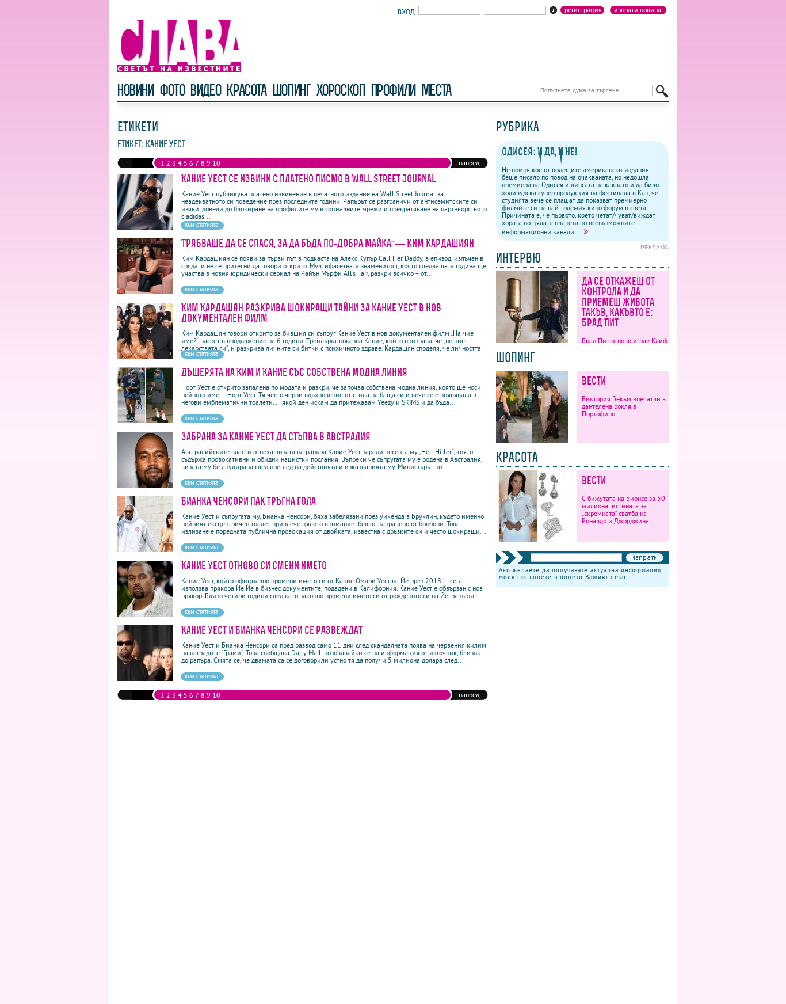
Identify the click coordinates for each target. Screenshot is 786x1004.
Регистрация (583, 10)
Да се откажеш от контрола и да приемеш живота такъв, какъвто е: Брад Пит (618, 302)
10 (216, 163)
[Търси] (662, 91)
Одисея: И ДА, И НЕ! (539, 151)
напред (469, 162)
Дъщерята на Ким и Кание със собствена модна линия (294, 372)
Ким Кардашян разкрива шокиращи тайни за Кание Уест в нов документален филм (311, 313)
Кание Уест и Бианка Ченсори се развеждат (272, 630)
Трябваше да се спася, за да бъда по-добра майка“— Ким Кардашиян (327, 243)
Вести (594, 380)
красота (246, 90)
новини (135, 90)
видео (205, 90)
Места (436, 90)
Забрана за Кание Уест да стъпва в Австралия (276, 436)
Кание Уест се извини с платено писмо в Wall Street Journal (308, 178)
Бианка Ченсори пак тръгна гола (248, 501)
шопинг (291, 90)
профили (393, 90)
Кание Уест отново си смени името (254, 565)
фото (172, 90)
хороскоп (340, 90)
